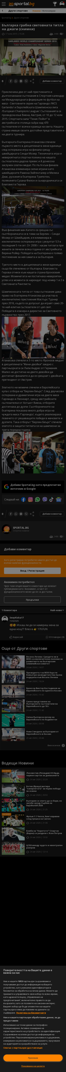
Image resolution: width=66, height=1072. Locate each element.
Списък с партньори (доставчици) (22, 1047)
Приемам (33, 1057)
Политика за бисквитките (31, 1012)
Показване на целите (33, 1066)
